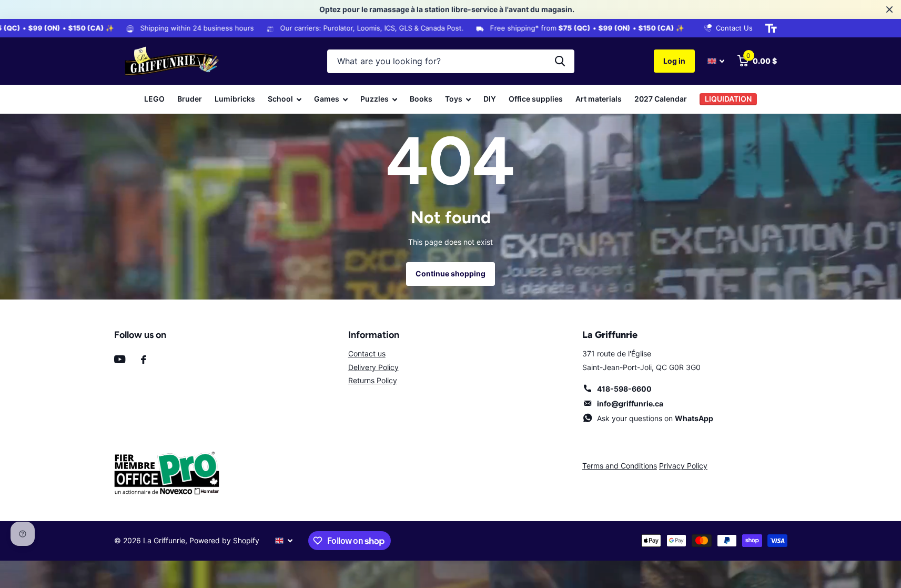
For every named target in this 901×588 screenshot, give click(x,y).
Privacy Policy (683, 465)
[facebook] (143, 359)
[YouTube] (119, 359)
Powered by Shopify (224, 540)
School (280, 98)
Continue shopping (450, 273)
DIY (489, 98)
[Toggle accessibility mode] (771, 28)
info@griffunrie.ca (630, 403)
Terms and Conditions (619, 465)
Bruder (189, 98)
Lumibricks (235, 98)
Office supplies (536, 98)
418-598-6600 (624, 388)
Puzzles (374, 98)
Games (326, 98)
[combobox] (450, 61)
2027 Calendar (660, 98)
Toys (453, 98)
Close (889, 9)
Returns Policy (372, 380)
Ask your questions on (655, 418)
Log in (674, 60)
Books (421, 98)
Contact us (367, 353)
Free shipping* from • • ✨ (575, 28)
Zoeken (559, 61)
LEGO (154, 98)
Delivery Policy (373, 367)
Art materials (598, 98)
